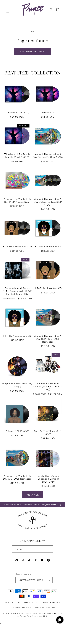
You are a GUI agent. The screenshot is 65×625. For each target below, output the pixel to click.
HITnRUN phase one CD (17, 335)
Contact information (43, 607)
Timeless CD (47, 112)
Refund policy (31, 602)
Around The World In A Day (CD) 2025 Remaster (17, 477)
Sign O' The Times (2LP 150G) (47, 433)
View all (32, 494)
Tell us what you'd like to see (46, 505)
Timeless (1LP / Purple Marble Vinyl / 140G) (17, 156)
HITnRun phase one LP (48, 246)
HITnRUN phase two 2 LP (17, 246)
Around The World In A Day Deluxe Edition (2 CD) (48, 156)
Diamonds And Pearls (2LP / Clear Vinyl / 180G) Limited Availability (17, 291)
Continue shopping (33, 51)
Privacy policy (13, 603)
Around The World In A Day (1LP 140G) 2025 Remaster (47, 338)
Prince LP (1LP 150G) (17, 431)
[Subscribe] (49, 549)
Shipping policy (21, 607)
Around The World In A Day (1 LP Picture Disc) (17, 200)
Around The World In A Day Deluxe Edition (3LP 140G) (48, 201)
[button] (8, 11)
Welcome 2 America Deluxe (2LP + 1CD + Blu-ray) (47, 386)
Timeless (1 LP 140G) (17, 112)
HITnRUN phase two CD (48, 288)
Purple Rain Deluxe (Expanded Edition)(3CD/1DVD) (48, 478)
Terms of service (51, 602)
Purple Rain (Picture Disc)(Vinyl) (17, 385)
